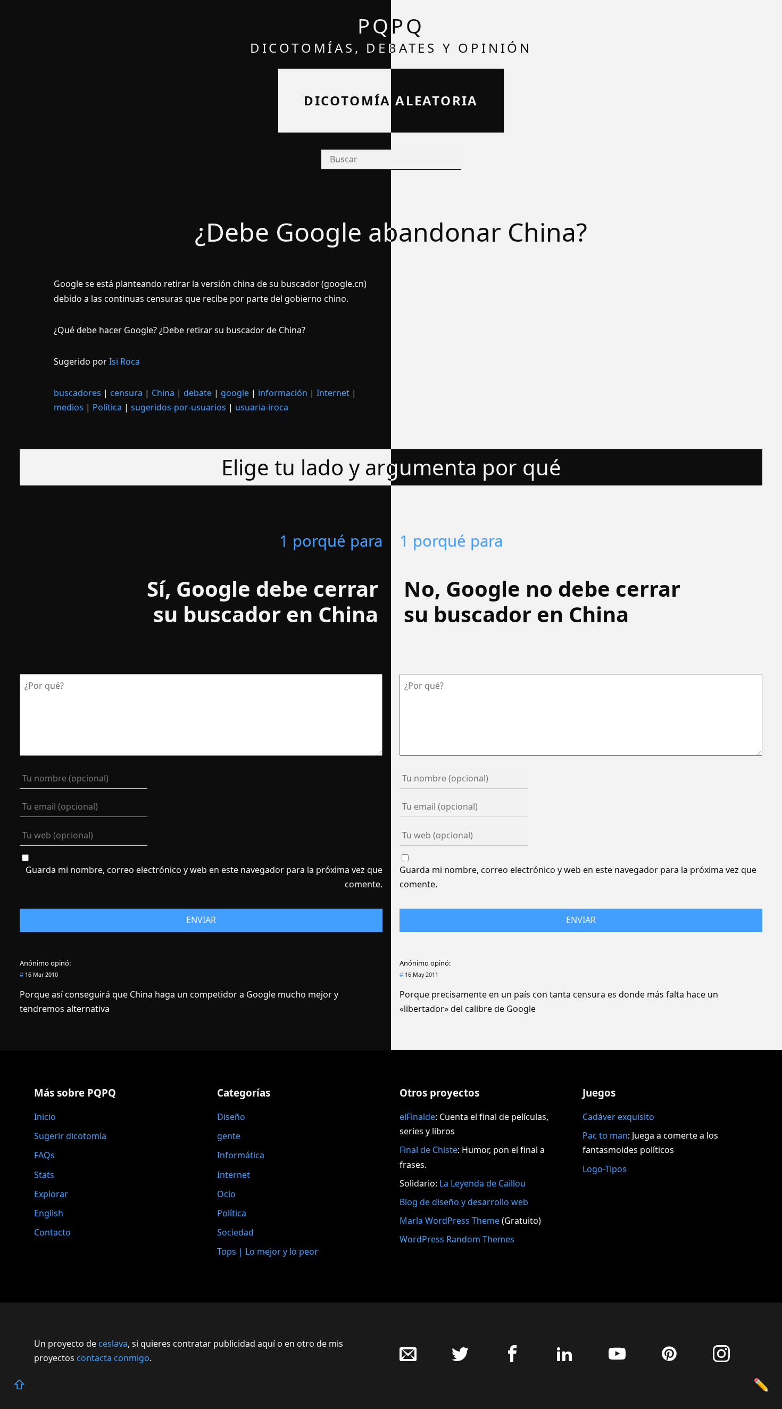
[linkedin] (564, 1359)
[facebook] (512, 1359)
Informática (240, 1155)
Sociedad (235, 1232)
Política (107, 407)
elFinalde (417, 1117)
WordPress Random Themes (457, 1239)
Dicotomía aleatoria (391, 100)
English (48, 1213)
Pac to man (605, 1135)
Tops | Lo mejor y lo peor (267, 1251)
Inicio (45, 1117)
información (282, 393)
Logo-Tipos (605, 1169)
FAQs (44, 1155)
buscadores (77, 393)
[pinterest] (669, 1359)
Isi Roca (124, 361)
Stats (44, 1175)
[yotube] (617, 1359)
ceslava (113, 1343)
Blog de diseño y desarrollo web (464, 1202)
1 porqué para (330, 540)
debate (198, 393)
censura (126, 393)
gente (228, 1136)
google (235, 393)
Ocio (226, 1194)
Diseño (231, 1117)
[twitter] (460, 1359)
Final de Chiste (428, 1150)
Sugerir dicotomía (70, 1136)
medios (69, 407)
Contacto (52, 1232)
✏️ (761, 1384)
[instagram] (721, 1359)
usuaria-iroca (261, 407)
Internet (333, 393)
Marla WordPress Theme (450, 1220)
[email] (408, 1359)
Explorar (51, 1194)
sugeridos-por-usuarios (178, 407)
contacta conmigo (113, 1358)
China (163, 393)
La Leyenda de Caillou (482, 1183)
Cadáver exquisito (618, 1117)
